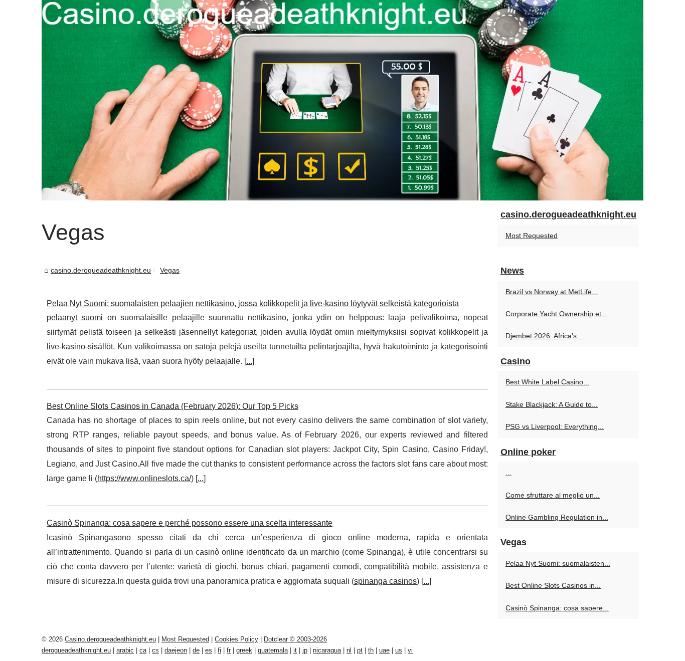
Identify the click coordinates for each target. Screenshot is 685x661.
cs (155, 650)
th (371, 650)
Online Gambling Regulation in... (556, 517)
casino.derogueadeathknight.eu (101, 270)
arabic (125, 650)
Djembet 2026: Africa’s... (544, 336)
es (208, 650)
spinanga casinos (385, 581)
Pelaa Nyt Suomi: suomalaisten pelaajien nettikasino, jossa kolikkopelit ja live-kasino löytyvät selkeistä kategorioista (253, 303)
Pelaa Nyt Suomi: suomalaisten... (557, 563)
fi (219, 650)
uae (384, 650)
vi (410, 650)
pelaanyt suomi (75, 317)
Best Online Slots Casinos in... (553, 585)
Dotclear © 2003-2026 (295, 639)
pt (360, 650)
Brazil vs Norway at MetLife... (551, 292)
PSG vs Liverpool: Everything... (554, 426)
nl (349, 650)
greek (244, 650)
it (295, 650)
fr (229, 650)
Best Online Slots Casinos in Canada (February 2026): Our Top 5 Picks (172, 406)
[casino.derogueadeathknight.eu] (342, 100)
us (398, 650)
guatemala (273, 650)
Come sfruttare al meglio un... (552, 495)
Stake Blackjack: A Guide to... (551, 404)
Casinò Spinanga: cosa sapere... (557, 608)
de (196, 650)
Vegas (170, 270)
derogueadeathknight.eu (76, 650)
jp (304, 650)
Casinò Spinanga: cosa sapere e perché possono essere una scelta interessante (189, 523)
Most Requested (531, 236)
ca (142, 650)
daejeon (175, 650)
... (249, 361)
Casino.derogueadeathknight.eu (110, 639)
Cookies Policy (236, 639)
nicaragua (327, 650)
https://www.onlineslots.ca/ (144, 478)
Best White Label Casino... (547, 382)
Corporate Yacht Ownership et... (556, 314)
